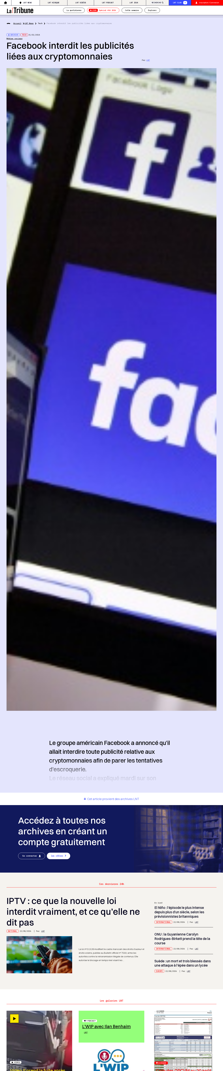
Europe (159, 971)
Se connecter (29, 855)
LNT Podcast (108, 2)
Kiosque (162, 1063)
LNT (148, 60)
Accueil (17, 23)
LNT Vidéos (80, 2)
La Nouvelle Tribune (20, 10)
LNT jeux (134, 2)
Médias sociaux (15, 38)
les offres (57, 855)
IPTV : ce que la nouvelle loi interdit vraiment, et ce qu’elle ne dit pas (73, 911)
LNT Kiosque (53, 2)
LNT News (27, 2)
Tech (40, 23)
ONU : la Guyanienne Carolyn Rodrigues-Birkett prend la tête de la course (182, 938)
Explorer (152, 10)
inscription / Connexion (209, 2)
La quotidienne (74, 10)
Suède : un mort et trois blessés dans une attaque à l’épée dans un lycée (182, 963)
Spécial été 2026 (104, 10)
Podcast (92, 1021)
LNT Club (177, 2)
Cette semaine (132, 10)
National (12, 931)
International (163, 922)
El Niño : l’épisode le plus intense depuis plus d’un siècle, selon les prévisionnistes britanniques (179, 912)
